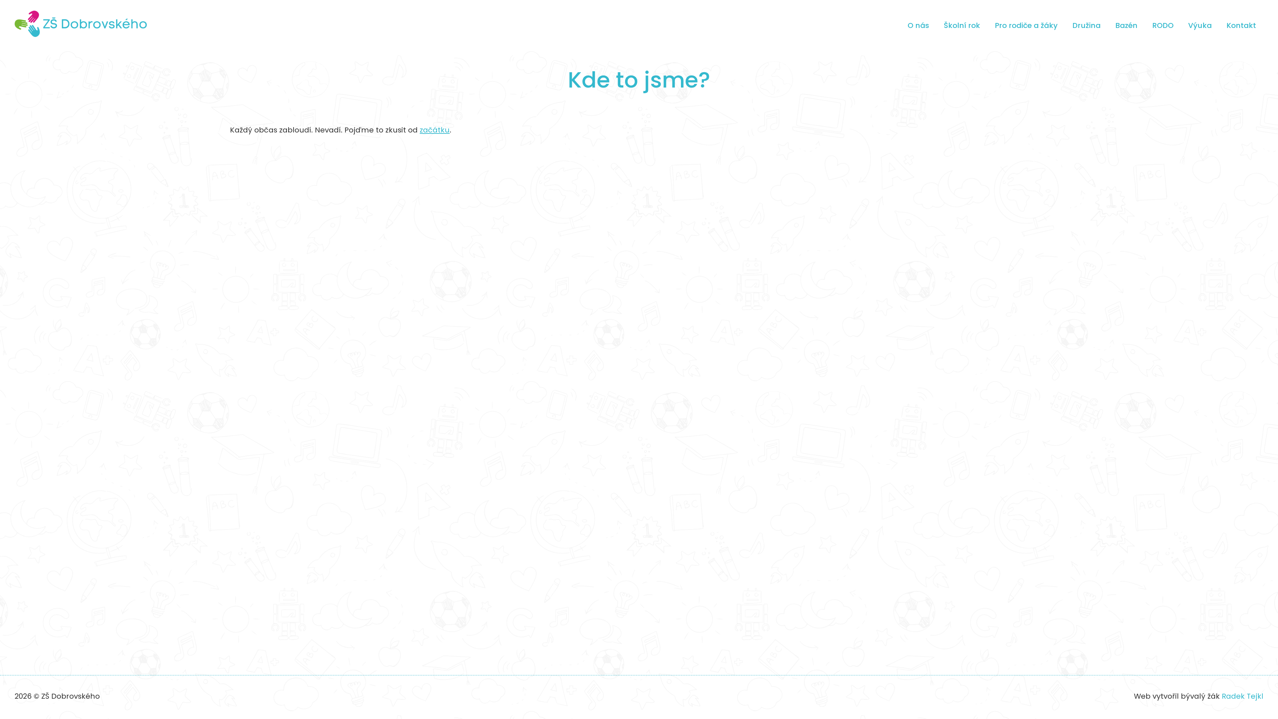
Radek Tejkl (1242, 696)
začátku (435, 130)
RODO (1162, 25)
